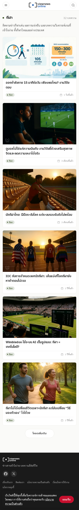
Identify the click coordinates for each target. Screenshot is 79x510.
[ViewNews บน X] (14, 474)
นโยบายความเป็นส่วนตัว (38, 482)
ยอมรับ (66, 499)
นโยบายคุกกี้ (8, 487)
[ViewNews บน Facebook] (6, 474)
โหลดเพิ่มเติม (40, 433)
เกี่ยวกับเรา (8, 482)
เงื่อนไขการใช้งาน (61, 482)
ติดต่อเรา (20, 482)
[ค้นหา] (73, 5)
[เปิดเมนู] (6, 5)
